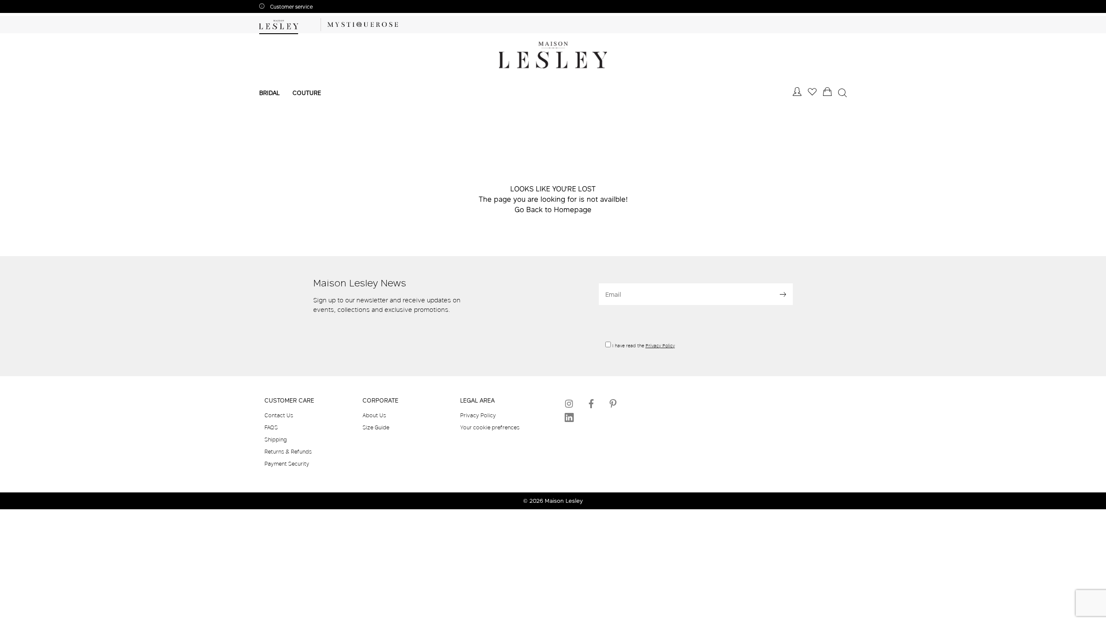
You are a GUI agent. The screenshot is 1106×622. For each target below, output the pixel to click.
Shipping (275, 439)
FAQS (271, 427)
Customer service (291, 7)
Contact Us (278, 415)
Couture (306, 92)
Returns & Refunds (288, 451)
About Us (374, 415)
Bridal (269, 92)
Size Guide (375, 427)
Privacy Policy (660, 346)
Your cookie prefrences (490, 427)
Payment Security (286, 463)
